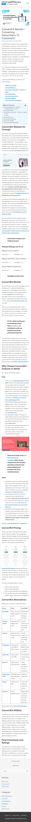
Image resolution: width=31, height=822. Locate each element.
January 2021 (5, 786)
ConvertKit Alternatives (10, 119)
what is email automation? (21, 361)
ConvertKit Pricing (8, 117)
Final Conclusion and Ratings (11, 122)
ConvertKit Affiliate (9, 120)
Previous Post (16, 761)
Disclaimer (24, 815)
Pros (7, 114)
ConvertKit (9, 41)
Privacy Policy (16, 815)
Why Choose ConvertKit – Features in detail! (15, 112)
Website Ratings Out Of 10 (12, 108)
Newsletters (5, 804)
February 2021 (5, 784)
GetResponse (6, 645)
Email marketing (6, 801)
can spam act (15, 326)
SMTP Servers (5, 809)
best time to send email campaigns (16, 458)
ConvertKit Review (8, 110)
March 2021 (5, 781)
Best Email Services (7, 796)
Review (4, 41)
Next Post (15, 765)
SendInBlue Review (20, 150)
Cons (7, 115)
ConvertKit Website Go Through (12, 107)
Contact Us (7, 815)
